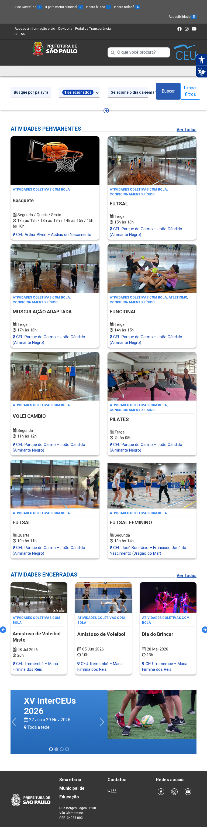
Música (32, 705)
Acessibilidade (181, 17)
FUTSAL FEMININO (131, 522)
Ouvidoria (65, 28)
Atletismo (177, 297)
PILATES (119, 419)
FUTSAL (119, 203)
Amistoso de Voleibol (101, 634)
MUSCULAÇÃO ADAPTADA (42, 311)
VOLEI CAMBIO (29, 416)
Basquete (23, 200)
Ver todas (186, 129)
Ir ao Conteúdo (28, 7)
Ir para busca (97, 7)
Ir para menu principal (63, 7)
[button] (14, 722)
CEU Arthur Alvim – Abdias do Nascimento (53, 234)
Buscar (168, 91)
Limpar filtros (190, 91)
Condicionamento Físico (132, 194)
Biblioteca (35, 699)
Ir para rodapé (126, 7)
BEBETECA (45, 714)
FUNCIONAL (123, 311)
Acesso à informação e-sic (35, 28)
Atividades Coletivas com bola (41, 189)
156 (113, 791)
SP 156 (20, 34)
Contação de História (70, 699)
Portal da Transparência (93, 28)
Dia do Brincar (157, 634)
